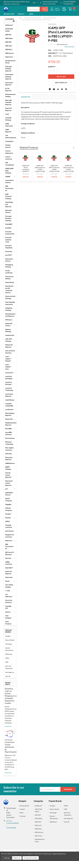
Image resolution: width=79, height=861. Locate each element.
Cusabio (8, 636)
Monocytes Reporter (9, 458)
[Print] (58, 89)
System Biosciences (9, 649)
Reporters (8, 540)
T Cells (7, 590)
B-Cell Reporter (8, 90)
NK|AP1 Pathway (8, 468)
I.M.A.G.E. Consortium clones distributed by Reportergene (10, 746)
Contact (21, 14)
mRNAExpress (10, 463)
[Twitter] (62, 89)
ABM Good (8, 654)
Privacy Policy (66, 851)
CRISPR (7, 176)
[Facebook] (50, 89)
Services (8, 558)
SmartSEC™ (9, 568)
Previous (69, 147)
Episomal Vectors (8, 211)
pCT (6, 489)
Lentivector (9, 372)
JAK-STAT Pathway (8, 340)
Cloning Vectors (8, 146)
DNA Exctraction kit (9, 188)
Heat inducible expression (10, 303)
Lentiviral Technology (9, 389)
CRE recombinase (9, 164)
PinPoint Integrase (8, 509)
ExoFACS (8, 228)
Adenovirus (9, 57)
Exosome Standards (8, 247)
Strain (7, 581)
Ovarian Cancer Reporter (8, 475)
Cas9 (7, 114)
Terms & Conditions (12, 851)
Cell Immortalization (10, 137)
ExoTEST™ (8, 255)
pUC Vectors (9, 531)
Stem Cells (9, 577)
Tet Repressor (8, 595)
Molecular (8, 453)
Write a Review (69, 47)
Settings (7, 858)
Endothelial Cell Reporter (9, 204)
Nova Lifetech (9, 640)
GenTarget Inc (9, 672)
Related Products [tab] (29, 147)
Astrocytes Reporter (9, 84)
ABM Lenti (8, 46)
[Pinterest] (66, 89)
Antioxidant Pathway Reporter (9, 77)
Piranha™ (8, 514)
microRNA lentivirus (8, 433)
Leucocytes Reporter (9, 395)
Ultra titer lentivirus (8, 601)
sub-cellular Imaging (9, 586)
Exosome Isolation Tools (8, 240)
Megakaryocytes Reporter (10, 424)
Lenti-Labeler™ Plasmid (8, 359)
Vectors (8, 612)
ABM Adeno (9, 38)
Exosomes (8, 251)
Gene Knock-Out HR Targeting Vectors (9, 289)
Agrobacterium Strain (10, 62)
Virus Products (8, 623)
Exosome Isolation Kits (9, 233)
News (31, 14)
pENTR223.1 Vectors (9, 494)
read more (8, 726)
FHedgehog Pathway (9, 266)
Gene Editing (9, 282)
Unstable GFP (8, 607)
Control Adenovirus (9, 152)
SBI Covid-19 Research (9, 553)
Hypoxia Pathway (8, 330)
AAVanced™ (9, 25)
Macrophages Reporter (9, 414)
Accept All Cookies (30, 858)
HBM (6, 662)
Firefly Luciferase (9, 272)
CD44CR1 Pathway (8, 119)
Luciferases (9, 409)
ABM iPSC (8, 42)
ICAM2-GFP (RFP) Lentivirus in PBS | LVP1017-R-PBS (54, 168)
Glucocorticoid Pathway (10, 297)
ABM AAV (8, 34)
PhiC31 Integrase (8, 500)
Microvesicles (10, 438)
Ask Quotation (8, 14)
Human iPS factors (8, 325)
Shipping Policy (30, 851)
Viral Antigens (8, 617)
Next (73, 147)
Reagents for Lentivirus (9, 536)
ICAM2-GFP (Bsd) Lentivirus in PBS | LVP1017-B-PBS (40, 168)
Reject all (17, 858)
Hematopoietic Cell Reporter (10, 315)
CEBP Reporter (8, 131)
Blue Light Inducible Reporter (8, 102)
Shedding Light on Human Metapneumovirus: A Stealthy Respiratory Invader (12, 695)
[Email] (54, 89)
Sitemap (22, 816)
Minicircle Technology (9, 443)
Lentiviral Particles (8, 383)
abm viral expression (9, 667)
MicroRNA (8, 428)
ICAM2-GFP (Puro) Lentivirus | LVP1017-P (25, 168)
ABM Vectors (9, 53)
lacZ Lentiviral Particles (10, 352)
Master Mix (9, 419)
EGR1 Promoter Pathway (8, 196)
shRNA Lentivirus (8, 563)
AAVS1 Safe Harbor (9, 30)
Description (25, 97)
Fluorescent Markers (9, 278)
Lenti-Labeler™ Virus (8, 367)
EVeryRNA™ (9, 224)
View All (7, 676)
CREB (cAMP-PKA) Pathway (9, 171)
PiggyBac (8, 504)
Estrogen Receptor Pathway (8, 218)
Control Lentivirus (8, 158)
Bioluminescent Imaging (10, 95)
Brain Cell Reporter (8, 109)
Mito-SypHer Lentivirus (9, 449)
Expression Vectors (9, 260)
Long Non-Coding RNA (9, 405)
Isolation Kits (9, 335)
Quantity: (52, 67)
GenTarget (8, 644)
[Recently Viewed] (65, 9)
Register (57, 10)
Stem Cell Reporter (8, 573)
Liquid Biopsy (9, 400)
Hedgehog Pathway (8, 309)
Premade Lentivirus (8, 526)
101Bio (7, 658)
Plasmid (8, 518)
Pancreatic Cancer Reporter (9, 483)
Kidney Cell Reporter (9, 346)
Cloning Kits (9, 141)
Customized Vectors (9, 181)
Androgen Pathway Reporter (8, 69)
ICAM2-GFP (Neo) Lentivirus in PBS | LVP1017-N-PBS (68, 168)
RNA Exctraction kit (9, 546)
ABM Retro (8, 49)
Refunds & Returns (48, 851)
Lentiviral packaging (8, 377)
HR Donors (8, 320)
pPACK (7, 521)
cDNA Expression (9, 125)
